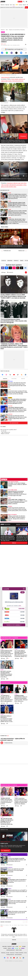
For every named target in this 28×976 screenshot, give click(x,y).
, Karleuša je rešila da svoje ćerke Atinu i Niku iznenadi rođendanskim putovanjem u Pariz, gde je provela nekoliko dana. (14, 184)
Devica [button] (15, 925)
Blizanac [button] (7, 925)
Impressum (12, 952)
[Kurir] (2, 2)
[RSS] (22, 374)
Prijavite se (6, 850)
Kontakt (7, 952)
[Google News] (25, 268)
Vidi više (14, 939)
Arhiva (25, 952)
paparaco (16, 260)
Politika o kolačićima (19, 952)
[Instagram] (14, 268)
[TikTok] (21, 268)
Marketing (3, 952)
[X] (10, 268)
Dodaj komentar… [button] (8, 742)
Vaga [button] (19, 925)
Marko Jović (3, 43)
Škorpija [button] (22, 925)
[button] (26, 45)
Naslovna (3, 29)
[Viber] (2, 268)
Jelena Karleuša (5, 77)
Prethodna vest (7, 250)
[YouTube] (17, 268)
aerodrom (9, 260)
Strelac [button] (25, 925)
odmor (21, 260)
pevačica (4, 260)
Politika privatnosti (10, 954)
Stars (7, 29)
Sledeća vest (21, 250)
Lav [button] (12, 925)
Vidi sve (14, 542)
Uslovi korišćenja (18, 954)
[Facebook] (6, 268)
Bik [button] (4, 925)
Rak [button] (10, 925)
